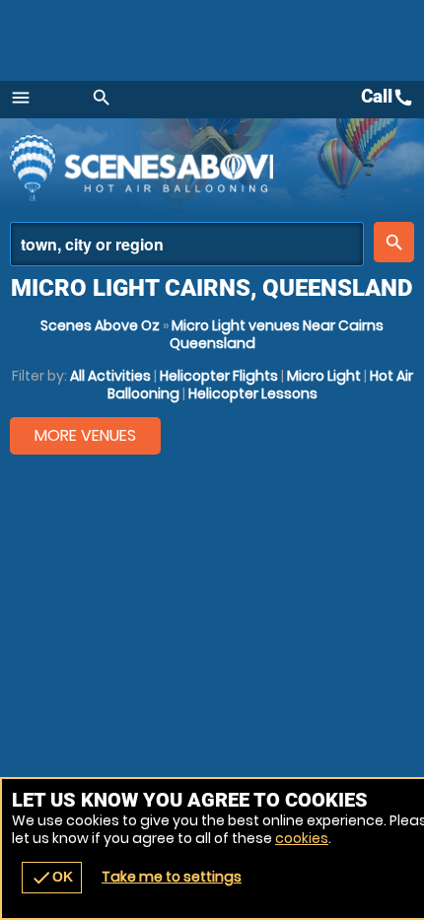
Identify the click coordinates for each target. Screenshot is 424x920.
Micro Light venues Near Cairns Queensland (277, 334)
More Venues (85, 435)
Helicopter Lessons (253, 393)
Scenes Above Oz (100, 325)
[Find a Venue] (187, 244)
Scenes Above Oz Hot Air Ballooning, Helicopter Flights (141, 167)
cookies (301, 838)
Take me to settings (172, 876)
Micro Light (324, 376)
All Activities (110, 376)
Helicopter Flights (219, 376)
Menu (21, 97)
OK (52, 877)
